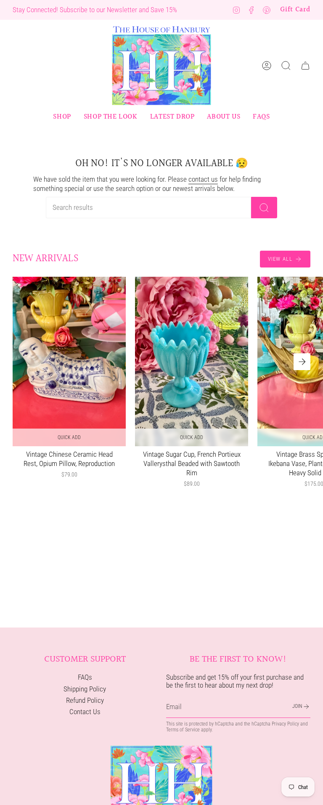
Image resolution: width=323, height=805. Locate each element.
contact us (203, 179)
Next (302, 361)
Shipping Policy (85, 689)
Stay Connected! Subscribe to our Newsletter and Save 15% (95, 9)
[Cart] (305, 65)
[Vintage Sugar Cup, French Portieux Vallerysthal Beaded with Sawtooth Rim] (191, 362)
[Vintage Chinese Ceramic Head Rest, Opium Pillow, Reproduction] (69, 362)
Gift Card (295, 9)
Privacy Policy (285, 724)
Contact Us (85, 712)
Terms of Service (183, 730)
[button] (62, 116)
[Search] (264, 207)
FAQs (85, 677)
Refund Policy (85, 700)
